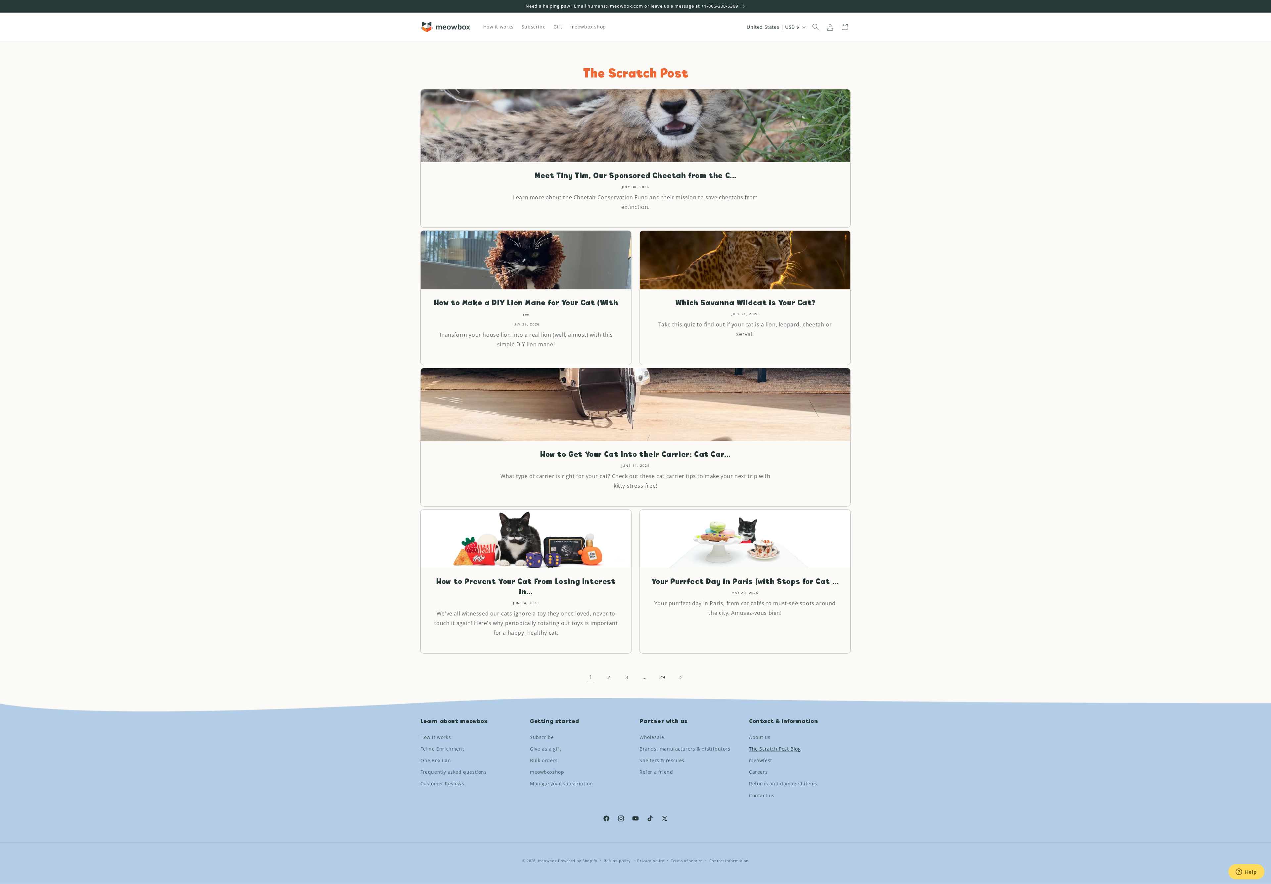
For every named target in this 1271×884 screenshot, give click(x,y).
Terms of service (687, 860)
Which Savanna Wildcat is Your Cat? (745, 303)
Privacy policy (650, 860)
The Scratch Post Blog (775, 749)
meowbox (547, 860)
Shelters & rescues (661, 760)
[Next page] (680, 677)
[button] (815, 27)
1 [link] (590, 677)
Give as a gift (545, 749)
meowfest (760, 760)
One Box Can (435, 760)
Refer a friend (656, 772)
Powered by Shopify (577, 860)
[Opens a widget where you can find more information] (1246, 872)
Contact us (762, 795)
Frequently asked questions (453, 772)
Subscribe (542, 737)
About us (760, 737)
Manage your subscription (561, 783)
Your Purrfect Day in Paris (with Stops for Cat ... (745, 582)
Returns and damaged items (783, 783)
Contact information (729, 860)
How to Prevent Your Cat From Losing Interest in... (525, 587)
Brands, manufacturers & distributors (684, 749)
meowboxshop (547, 772)
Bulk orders (544, 760)
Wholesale (651, 737)
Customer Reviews (442, 783)
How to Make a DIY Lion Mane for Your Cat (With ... (526, 308)
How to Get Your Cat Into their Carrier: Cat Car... (635, 455)
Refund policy (617, 860)
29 (662, 677)
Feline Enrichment (442, 749)
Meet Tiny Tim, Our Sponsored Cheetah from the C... (635, 176)
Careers (758, 772)
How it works (435, 737)
